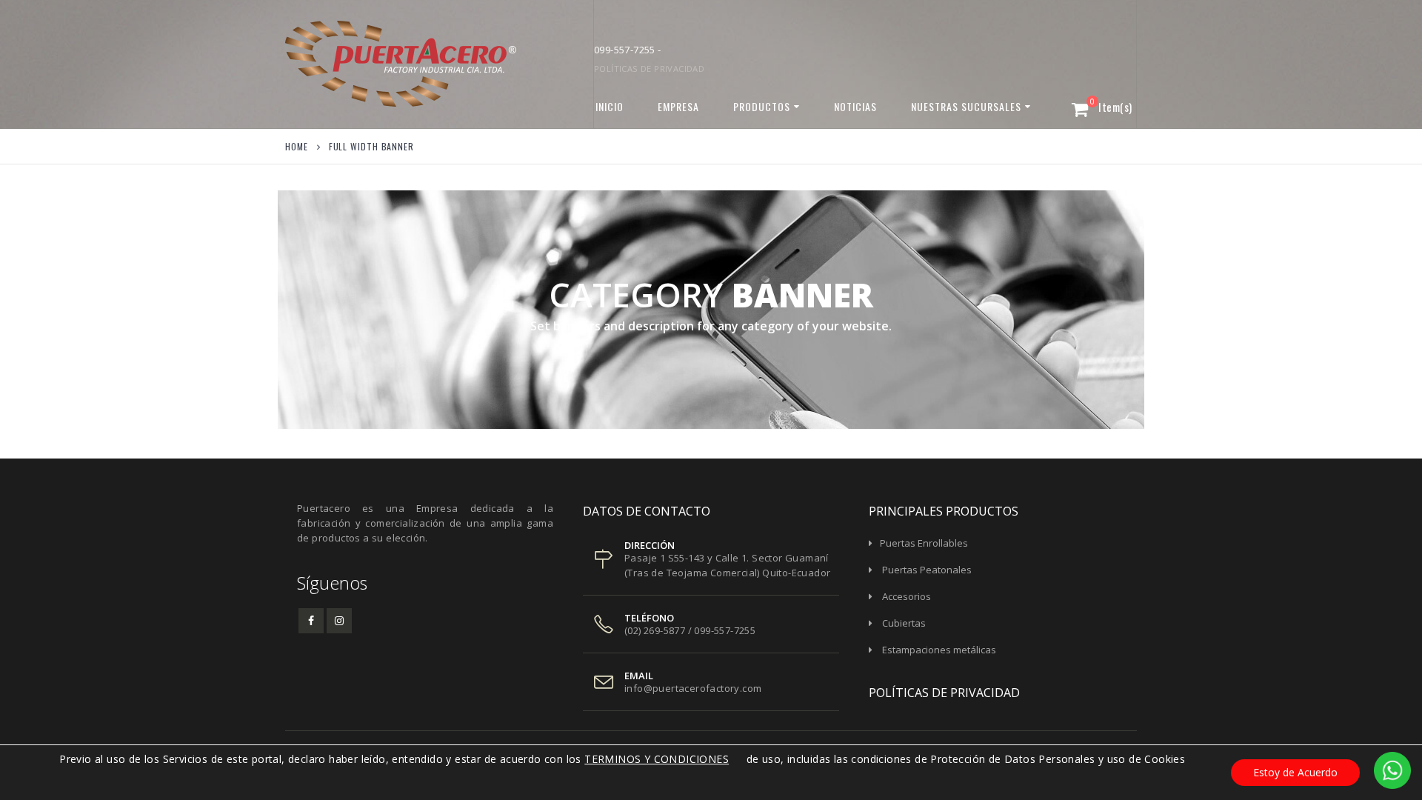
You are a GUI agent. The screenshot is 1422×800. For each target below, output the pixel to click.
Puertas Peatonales (927, 569)
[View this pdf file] (736, 759)
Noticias (855, 106)
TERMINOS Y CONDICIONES (656, 759)
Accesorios (906, 596)
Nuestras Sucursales (966, 106)
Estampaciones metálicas (939, 649)
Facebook (311, 620)
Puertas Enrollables (924, 543)
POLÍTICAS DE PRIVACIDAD (649, 68)
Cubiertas (904, 623)
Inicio (609, 106)
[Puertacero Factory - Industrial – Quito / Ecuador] (377, 64)
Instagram (339, 620)
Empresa (678, 106)
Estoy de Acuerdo (1295, 772)
